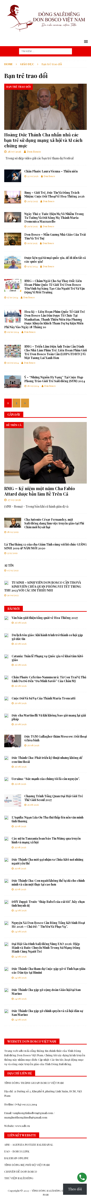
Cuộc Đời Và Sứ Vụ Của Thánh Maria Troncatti (43, 698)
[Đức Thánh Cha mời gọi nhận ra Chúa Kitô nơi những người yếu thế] (6, 860)
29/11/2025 (32, 226)
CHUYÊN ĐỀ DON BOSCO (20, 1171)
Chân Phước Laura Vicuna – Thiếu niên (51, 171)
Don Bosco (34, 151)
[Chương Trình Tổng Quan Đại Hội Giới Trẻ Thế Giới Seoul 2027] (12, 800)
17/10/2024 (12, 297)
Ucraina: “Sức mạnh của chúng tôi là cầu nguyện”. (46, 779)
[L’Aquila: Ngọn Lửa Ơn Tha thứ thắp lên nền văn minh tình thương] (6, 818)
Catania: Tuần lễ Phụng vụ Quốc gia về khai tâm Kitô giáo (47, 658)
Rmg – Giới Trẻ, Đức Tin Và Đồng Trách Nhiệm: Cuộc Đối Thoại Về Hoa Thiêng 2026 (54, 194)
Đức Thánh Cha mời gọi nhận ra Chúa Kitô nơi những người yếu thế (47, 861)
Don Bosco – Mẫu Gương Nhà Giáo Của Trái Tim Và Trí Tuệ (55, 236)
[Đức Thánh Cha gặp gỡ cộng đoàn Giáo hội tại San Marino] (6, 990)
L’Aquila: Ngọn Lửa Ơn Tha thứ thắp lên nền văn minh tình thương (47, 819)
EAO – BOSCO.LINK (16, 1151)
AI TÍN (9, 565)
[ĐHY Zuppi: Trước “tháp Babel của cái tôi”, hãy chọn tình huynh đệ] (6, 902)
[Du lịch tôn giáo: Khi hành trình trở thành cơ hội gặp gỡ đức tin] (6, 635)
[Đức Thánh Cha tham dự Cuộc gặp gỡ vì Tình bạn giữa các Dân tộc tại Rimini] (6, 969)
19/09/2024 (13, 362)
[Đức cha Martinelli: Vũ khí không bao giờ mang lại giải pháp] (6, 716)
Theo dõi (75, 1189)
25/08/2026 (20, 783)
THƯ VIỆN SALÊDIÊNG (18, 1178)
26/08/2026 (20, 622)
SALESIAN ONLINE (16, 1158)
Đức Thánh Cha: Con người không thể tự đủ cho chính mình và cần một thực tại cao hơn (48, 882)
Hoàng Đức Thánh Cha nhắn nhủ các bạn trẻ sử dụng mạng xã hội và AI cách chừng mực (43, 140)
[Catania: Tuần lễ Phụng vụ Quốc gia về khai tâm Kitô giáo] (6, 656)
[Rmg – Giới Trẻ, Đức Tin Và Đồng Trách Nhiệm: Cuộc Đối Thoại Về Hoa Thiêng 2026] (12, 197)
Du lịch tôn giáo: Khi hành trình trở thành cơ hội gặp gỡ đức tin (47, 637)
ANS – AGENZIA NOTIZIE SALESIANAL (28, 1144)
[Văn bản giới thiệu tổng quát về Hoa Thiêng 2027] (6, 618)
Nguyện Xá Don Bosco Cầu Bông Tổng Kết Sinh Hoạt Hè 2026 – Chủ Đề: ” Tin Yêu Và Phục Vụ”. (48, 925)
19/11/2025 (32, 243)
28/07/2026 (14, 151)
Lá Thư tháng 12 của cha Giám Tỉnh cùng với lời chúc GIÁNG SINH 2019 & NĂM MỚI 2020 (45, 546)
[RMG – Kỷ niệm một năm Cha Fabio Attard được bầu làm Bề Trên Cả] (45, 453)
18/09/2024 (33, 385)
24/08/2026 (20, 910)
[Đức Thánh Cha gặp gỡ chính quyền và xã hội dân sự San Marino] (6, 1011)
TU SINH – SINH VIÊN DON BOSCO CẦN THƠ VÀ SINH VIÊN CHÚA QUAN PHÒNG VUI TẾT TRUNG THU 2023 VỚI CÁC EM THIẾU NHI (42, 586)
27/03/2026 (14, 499)
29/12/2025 (32, 201)
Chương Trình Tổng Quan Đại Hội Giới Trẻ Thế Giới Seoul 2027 (53, 798)
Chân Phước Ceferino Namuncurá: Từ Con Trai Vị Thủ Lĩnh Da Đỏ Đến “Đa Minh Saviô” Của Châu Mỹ (49, 679)
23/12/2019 (12, 553)
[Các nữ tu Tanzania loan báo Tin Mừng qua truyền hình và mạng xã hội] (6, 839)
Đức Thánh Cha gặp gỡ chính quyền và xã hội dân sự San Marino (47, 1013)
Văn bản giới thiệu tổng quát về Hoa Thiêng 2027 (45, 618)
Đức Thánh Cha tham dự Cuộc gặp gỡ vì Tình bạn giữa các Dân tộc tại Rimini (48, 971)
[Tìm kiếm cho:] (45, 51)
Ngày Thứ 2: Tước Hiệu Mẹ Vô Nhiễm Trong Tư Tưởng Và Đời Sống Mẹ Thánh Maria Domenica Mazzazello (54, 217)
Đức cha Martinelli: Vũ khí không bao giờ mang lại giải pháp (49, 717)
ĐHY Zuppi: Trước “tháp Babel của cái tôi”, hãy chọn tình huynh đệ (48, 903)
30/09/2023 (12, 595)
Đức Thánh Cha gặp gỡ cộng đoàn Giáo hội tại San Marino (46, 992)
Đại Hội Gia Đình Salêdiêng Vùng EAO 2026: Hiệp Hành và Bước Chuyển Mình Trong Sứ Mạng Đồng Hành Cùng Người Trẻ (46, 947)
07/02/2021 (12, 570)
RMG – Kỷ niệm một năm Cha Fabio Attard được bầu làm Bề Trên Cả (39, 491)
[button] (85, 41)
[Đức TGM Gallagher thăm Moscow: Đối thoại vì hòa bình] (12, 741)
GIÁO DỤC (27, 64)
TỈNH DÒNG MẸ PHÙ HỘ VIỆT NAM (27, 1165)
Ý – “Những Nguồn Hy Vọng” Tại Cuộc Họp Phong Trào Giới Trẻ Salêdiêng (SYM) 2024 (54, 379)
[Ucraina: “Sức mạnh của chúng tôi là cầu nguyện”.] (6, 779)
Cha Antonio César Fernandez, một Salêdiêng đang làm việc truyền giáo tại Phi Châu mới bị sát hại (54, 523)
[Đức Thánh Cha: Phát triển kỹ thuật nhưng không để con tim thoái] (6, 758)
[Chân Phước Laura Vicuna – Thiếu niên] (12, 175)
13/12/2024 (32, 266)
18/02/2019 (12, 532)
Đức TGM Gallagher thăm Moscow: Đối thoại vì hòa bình (55, 738)
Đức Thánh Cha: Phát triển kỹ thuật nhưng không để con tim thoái (47, 759)
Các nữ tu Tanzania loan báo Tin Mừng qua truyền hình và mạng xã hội (46, 840)
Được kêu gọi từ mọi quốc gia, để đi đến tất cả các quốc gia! (55, 259)
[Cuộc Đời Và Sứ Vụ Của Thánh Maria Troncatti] (6, 698)
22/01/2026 (32, 176)
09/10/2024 (13, 331)
